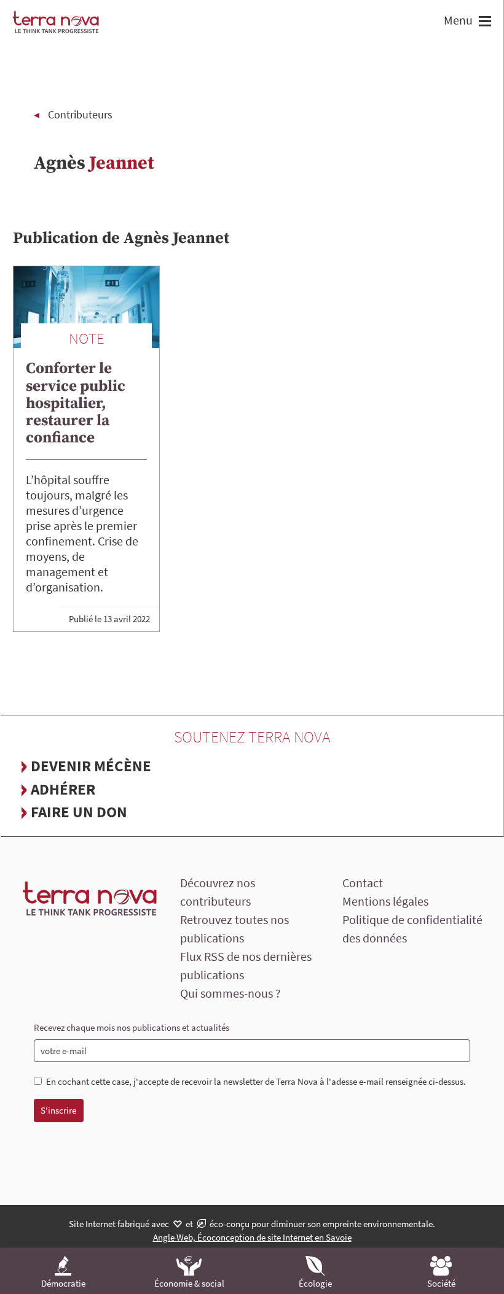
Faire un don (79, 812)
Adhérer (63, 789)
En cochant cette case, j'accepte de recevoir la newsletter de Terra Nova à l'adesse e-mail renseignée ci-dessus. (256, 1081)
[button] (483, 22)
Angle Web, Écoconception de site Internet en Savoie (252, 1237)
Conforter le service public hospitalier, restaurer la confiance (75, 403)
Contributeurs (80, 114)
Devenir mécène (91, 766)
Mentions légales (385, 901)
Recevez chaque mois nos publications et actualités (131, 1027)
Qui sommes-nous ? (230, 993)
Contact (362, 882)
